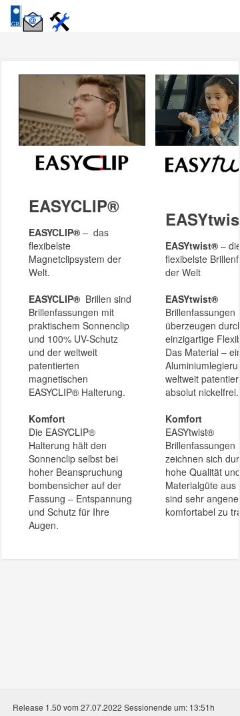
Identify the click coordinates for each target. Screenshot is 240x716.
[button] (34, 14)
